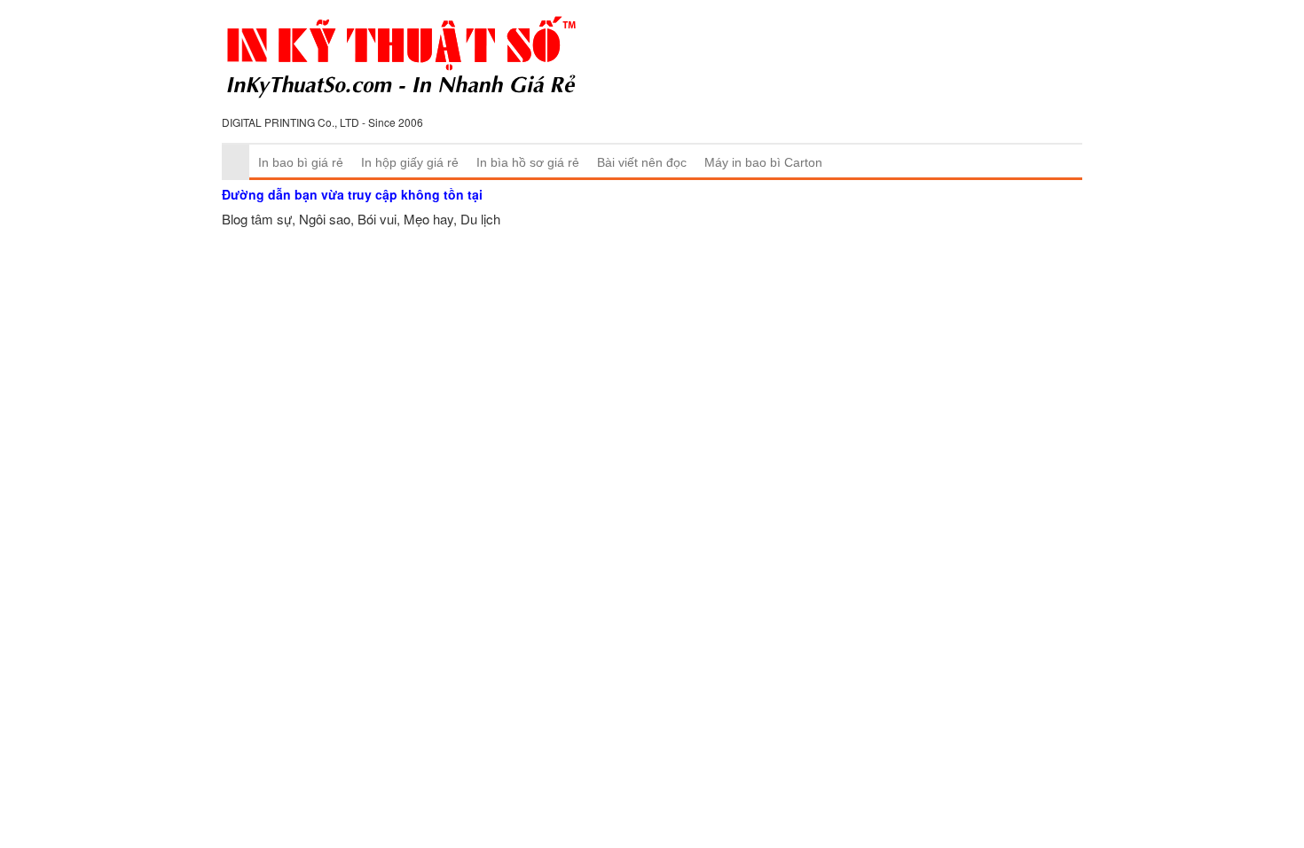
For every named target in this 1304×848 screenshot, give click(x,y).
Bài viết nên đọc (642, 162)
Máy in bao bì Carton (763, 162)
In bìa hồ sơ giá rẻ (527, 162)
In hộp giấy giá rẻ (410, 162)
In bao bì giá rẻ (300, 162)
